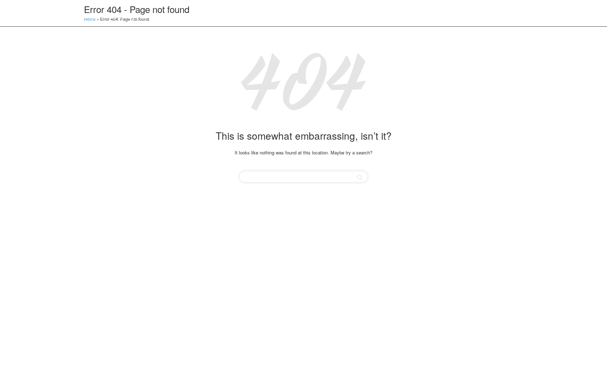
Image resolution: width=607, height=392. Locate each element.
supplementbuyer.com (121, 15)
